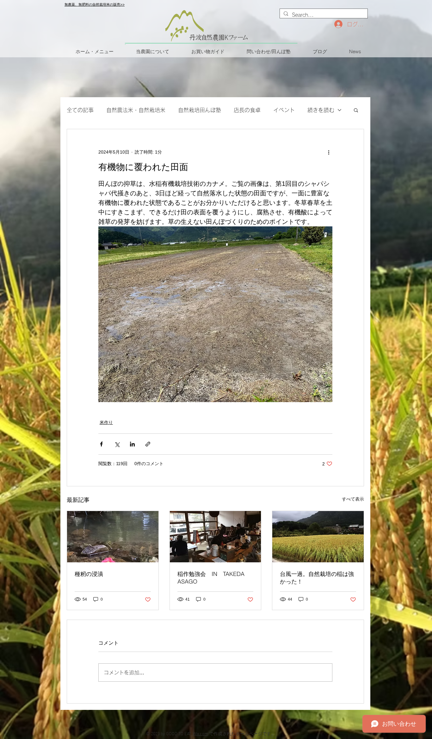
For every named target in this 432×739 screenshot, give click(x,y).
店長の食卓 (247, 110)
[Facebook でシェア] (101, 444)
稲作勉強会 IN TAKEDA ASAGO (210, 577)
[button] (356, 109)
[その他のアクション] (328, 152)
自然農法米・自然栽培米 (135, 110)
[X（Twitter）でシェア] (117, 444)
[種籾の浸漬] (112, 536)
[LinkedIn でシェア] (132, 444)
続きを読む (320, 110)
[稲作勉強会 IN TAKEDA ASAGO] (215, 536)
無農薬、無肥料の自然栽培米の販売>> (95, 4)
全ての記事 (80, 110)
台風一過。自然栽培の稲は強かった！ (317, 577)
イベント (284, 110)
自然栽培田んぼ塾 (199, 110)
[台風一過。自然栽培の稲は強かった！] (318, 536)
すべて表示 (353, 499)
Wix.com (200, 734)
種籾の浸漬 (89, 574)
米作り (106, 422)
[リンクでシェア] (148, 444)
